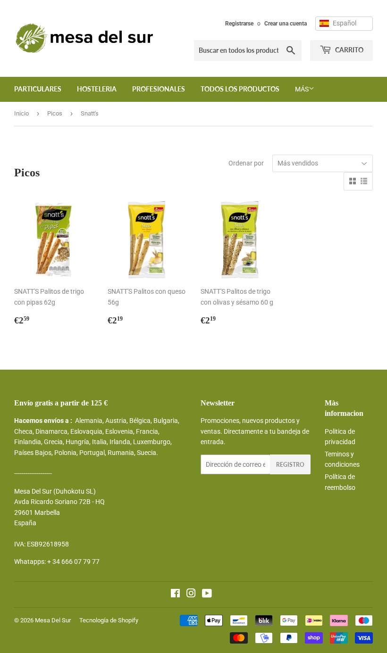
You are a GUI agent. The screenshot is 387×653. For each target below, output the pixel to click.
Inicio (21, 113)
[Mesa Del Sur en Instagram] (191, 594)
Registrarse (239, 23)
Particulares (37, 89)
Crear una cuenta (285, 23)
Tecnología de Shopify (108, 620)
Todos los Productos (240, 89)
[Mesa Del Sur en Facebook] (175, 594)
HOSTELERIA (97, 89)
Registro (290, 464)
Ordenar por (246, 163)
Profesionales (158, 89)
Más (302, 89)
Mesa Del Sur (53, 620)
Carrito (348, 50)
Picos (54, 113)
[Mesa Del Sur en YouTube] (207, 594)
